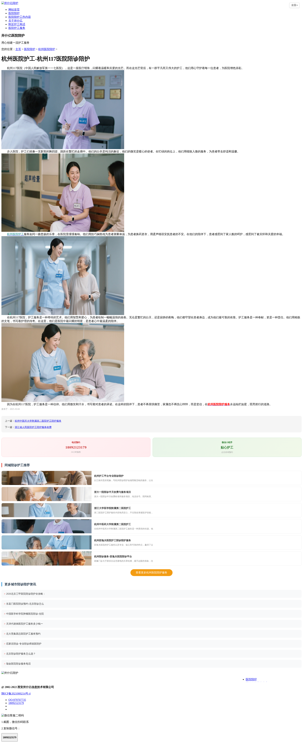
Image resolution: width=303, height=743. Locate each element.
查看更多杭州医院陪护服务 (151, 572)
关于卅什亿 (15, 20)
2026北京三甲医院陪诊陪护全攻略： (24, 594)
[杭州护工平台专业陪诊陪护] (47, 478)
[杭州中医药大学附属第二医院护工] (47, 526)
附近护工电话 (16, 24)
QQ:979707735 (17, 699)
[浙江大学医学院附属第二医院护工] (47, 510)
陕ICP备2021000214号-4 (16, 693)
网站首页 (14, 9)
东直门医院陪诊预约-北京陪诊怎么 (24, 603)
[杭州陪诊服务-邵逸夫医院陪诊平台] (47, 559)
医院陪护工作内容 (19, 16)
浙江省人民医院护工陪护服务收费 (33, 427)
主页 (18, 49)
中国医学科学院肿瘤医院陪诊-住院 (24, 613)
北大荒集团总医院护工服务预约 (22, 633)
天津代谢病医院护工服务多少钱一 (23, 623)
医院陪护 (14, 13)
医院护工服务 (16, 27)
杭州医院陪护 (46, 49)
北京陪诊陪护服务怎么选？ (20, 653)
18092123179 (16, 702)
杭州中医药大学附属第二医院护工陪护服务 (38, 421)
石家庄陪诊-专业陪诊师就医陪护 (22, 643)
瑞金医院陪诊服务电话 (17, 663)
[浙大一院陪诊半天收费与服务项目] (47, 494)
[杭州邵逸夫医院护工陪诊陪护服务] (47, 542)
